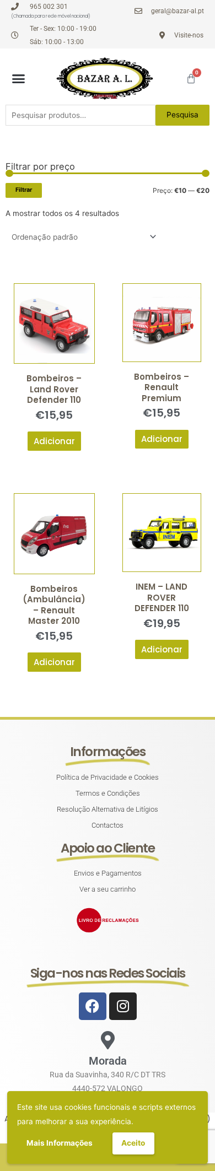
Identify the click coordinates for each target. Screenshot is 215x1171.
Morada (108, 1060)
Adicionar (54, 441)
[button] (18, 78)
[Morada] (108, 1040)
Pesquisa (182, 114)
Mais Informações (59, 1142)
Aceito (133, 1142)
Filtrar (23, 189)
